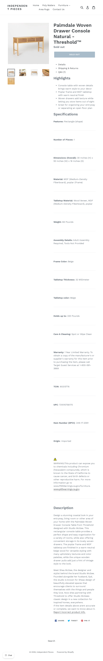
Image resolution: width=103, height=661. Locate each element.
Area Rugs (44, 9)
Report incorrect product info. (69, 612)
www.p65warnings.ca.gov (67, 489)
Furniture (63, 5)
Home (36, 5)
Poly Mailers (48, 5)
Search (51, 641)
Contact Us (58, 9)
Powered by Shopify (65, 652)
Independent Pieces (17, 7)
